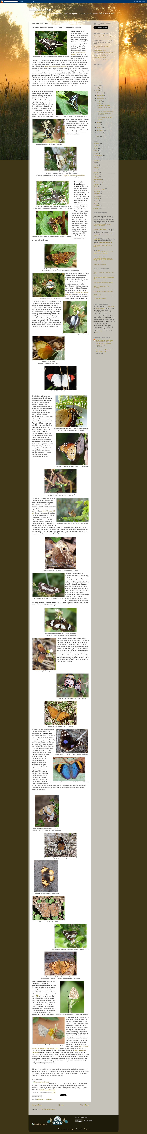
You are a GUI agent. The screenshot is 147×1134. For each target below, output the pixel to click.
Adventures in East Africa (104, 340)
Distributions (97, 158)
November (100, 95)
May (98, 122)
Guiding (96, 174)
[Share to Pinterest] (41, 1096)
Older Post (84, 1105)
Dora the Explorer (101, 351)
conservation (98, 155)
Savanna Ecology (99, 189)
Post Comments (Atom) (48, 1109)
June (99, 103)
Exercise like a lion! (100, 298)
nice (100, 257)
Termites (96, 196)
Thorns (96, 201)
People (96, 186)
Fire (95, 162)
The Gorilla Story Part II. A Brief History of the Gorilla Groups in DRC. (103, 343)
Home (61, 1105)
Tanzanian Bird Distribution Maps (104, 60)
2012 (97, 90)
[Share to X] (37, 1096)
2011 (97, 136)
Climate (96, 153)
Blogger (86, 1129)
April (98, 125)
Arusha (96, 146)
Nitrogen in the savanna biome (103, 291)
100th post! (97, 295)
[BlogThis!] (35, 1096)
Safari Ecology (40, 9)
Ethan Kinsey (100, 308)
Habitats (96, 177)
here (100, 331)
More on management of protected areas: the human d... (105, 113)
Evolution (96, 160)
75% (37, 996)
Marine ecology (98, 182)
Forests (96, 165)
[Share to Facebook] (39, 1096)
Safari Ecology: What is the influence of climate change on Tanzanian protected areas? (103, 259)
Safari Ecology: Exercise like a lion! (102, 245)
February (100, 130)
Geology (96, 167)
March (99, 127)
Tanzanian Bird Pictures (101, 55)
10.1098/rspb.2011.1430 (47, 1090)
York (96, 333)
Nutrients (96, 184)
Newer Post (37, 1105)
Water (95, 203)
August (99, 101)
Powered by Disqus (100, 264)
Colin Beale (111, 306)
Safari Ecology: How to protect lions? (102, 234)
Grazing (96, 172)
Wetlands (96, 205)
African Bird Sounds (100, 57)
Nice (98, 250)
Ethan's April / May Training (102, 36)
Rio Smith (97, 239)
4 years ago (104, 253)
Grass (95, 170)
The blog (96, 198)
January (100, 133)
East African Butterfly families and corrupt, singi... (104, 107)
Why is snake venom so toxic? (103, 282)
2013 (97, 88)
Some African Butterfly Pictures (103, 52)
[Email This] (33, 1096)
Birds (95, 148)
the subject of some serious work (55, 66)
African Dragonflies (100, 50)
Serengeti (97, 191)
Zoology (96, 208)
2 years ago (102, 225)
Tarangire (97, 193)
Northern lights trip (100, 229)
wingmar (72, 1129)
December (100, 93)
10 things (40, 1099)
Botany (96, 150)
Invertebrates (48, 1099)
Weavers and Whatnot (103, 350)
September (101, 98)
